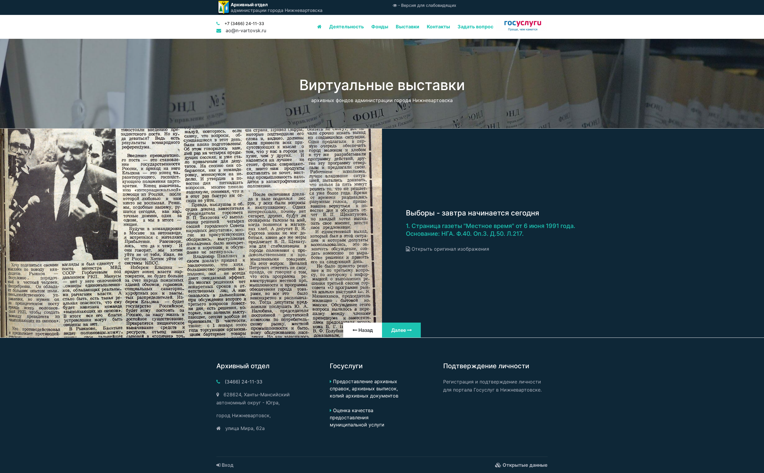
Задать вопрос (475, 27)
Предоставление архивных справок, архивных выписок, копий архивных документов (364, 388)
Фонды (379, 27)
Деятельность (346, 27)
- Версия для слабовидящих (426, 5)
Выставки (407, 27)
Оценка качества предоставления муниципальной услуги (357, 417)
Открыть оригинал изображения (449, 249)
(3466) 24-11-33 (243, 382)
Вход (227, 465)
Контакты (438, 27)
